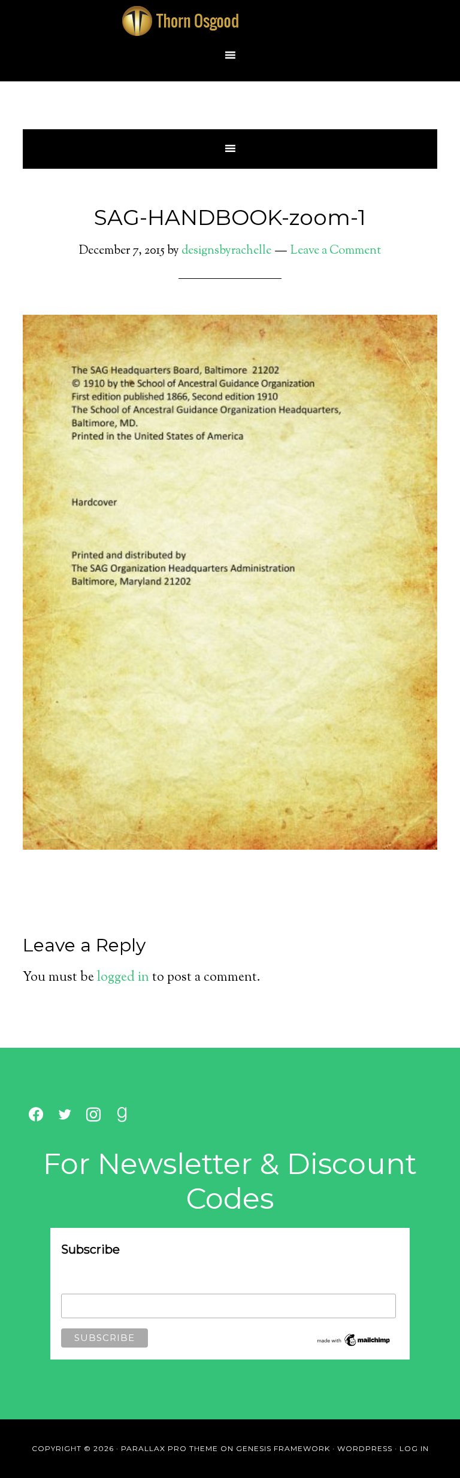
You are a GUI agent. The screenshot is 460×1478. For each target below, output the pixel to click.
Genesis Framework (283, 1448)
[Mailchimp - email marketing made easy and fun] (354, 1345)
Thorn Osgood (230, 21)
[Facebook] (36, 1115)
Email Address (88, 1286)
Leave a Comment (335, 251)
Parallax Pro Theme (169, 1448)
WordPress (364, 1448)
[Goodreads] (122, 1115)
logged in (123, 977)
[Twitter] (65, 1115)
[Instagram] (93, 1115)
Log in (414, 1448)
